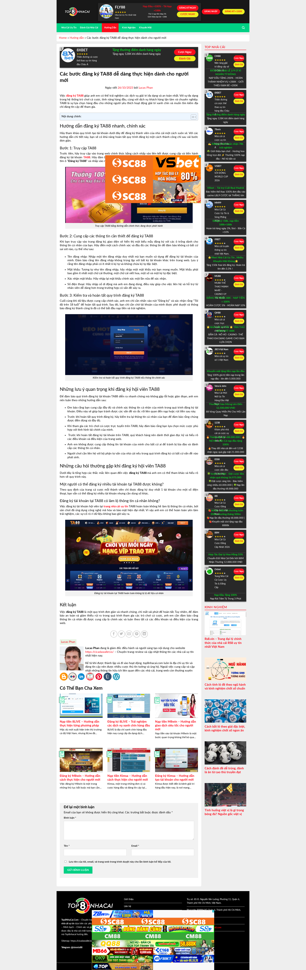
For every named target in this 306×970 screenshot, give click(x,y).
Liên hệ (127, 906)
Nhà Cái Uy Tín (68, 27)
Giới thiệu (129, 899)
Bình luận (70, 818)
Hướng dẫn (77, 37)
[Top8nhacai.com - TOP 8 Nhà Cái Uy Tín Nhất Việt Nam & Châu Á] (77, 11)
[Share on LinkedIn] (144, 634)
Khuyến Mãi (145, 27)
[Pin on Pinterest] (136, 634)
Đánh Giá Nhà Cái (89, 27)
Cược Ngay (185, 52)
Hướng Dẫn (110, 27)
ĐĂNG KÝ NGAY (187, 8)
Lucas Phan (146, 87)
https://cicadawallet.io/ (99, 652)
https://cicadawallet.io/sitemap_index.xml (90, 941)
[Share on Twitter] (121, 634)
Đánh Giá (184, 58)
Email (135, 846)
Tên (67, 846)
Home (63, 37)
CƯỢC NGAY (187, 14)
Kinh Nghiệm (129, 27)
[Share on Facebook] (113, 634)
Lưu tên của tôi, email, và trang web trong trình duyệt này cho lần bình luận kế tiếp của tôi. (120, 862)
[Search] (243, 28)
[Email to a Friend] (129, 634)
